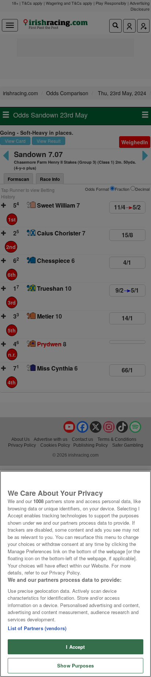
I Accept (75, 646)
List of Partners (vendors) (37, 628)
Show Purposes (75, 665)
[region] (75, 574)
